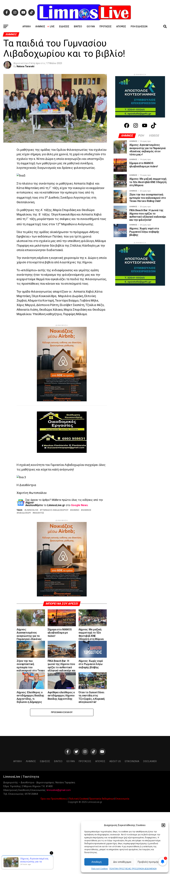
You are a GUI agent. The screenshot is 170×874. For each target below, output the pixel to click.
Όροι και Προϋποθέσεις (54, 798)
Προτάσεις (105, 26)
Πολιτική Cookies (99, 869)
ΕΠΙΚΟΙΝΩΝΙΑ (132, 761)
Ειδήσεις (64, 26)
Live (52, 26)
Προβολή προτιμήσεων (150, 861)
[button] (163, 825)
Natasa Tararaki (25, 66)
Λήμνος (40, 26)
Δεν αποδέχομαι (122, 861)
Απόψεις (121, 26)
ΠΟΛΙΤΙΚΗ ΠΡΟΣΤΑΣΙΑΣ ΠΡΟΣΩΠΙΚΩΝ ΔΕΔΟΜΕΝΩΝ (133, 869)
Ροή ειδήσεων (139, 26)
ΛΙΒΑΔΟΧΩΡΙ (24, 513)
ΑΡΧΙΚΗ (26, 26)
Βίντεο (78, 26)
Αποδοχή (96, 861)
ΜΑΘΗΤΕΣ (39, 513)
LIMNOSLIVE (32, 510)
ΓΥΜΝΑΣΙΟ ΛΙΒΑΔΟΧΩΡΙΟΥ (54, 510)
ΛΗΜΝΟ (75, 510)
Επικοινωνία (122, 798)
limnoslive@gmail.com (59, 790)
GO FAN (91, 26)
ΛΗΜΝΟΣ (86, 510)
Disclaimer (150, 761)
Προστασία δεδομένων (101, 798)
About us (115, 761)
